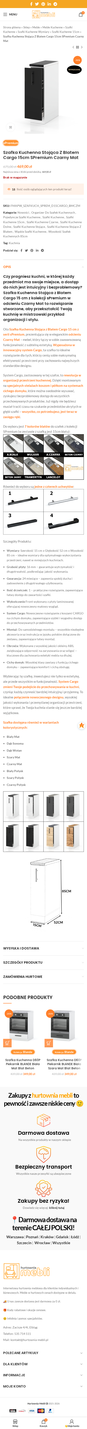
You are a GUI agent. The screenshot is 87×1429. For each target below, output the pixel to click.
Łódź (75, 1236)
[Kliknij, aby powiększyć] (10, 127)
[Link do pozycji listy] (43, 1327)
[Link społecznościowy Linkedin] (49, 4)
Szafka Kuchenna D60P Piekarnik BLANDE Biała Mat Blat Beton (22, 1064)
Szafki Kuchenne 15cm (65, 31)
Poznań (32, 1236)
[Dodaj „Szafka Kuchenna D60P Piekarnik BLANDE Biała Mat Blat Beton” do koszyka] (7, 1043)
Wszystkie (61, 1242)
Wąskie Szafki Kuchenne (30, 231)
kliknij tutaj (56, 1207)
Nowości (23, 212)
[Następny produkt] (82, 47)
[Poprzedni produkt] (73, 47)
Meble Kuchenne (52, 27)
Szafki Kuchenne (53, 217)
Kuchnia (14, 243)
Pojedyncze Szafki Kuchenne (21, 217)
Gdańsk (62, 1236)
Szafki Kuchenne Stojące (29, 226)
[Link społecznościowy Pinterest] (43, 4)
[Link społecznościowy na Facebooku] (31, 4)
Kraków (47, 1236)
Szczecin (24, 1242)
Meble (36, 27)
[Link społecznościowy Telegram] (55, 4)
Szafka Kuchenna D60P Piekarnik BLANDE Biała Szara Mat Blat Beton (64, 1064)
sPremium (10, 143)
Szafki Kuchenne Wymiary (33, 31)
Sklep (26, 27)
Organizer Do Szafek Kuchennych (53, 212)
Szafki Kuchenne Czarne (42, 222)
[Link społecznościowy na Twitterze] (37, 4)
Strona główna (12, 27)
